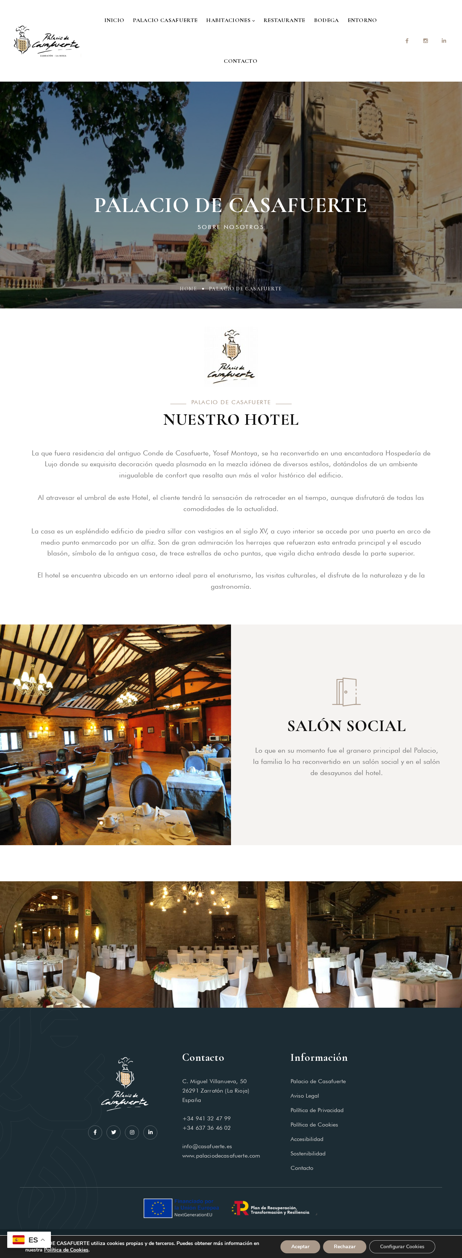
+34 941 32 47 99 (206, 1118)
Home (188, 289)
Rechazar (345, 1246)
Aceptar (300, 1246)
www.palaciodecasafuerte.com (221, 1155)
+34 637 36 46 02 (206, 1127)
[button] (101, 823)
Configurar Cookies (402, 1246)
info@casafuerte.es (207, 1146)
